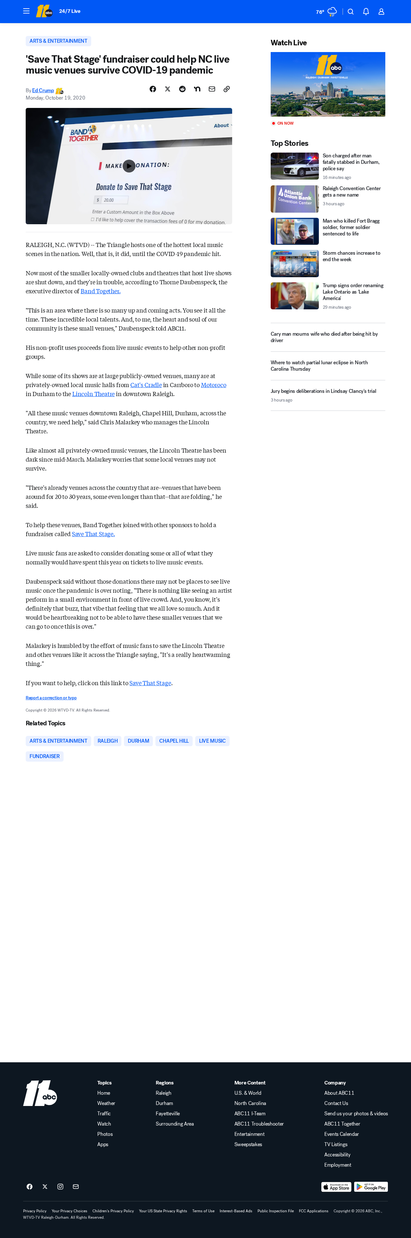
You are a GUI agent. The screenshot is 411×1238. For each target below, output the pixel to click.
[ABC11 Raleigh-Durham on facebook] (29, 1187)
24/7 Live (70, 11)
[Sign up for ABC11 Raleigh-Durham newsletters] (75, 1187)
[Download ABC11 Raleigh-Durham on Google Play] (371, 1187)
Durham (164, 1103)
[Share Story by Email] (211, 89)
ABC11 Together (342, 1124)
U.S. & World (247, 1093)
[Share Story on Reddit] (182, 89)
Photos (104, 1134)
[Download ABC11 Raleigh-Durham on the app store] (336, 1187)
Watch (104, 1124)
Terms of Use (203, 1211)
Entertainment (249, 1134)
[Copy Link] (226, 89)
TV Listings (335, 1144)
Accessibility (337, 1154)
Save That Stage (150, 682)
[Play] (328, 84)
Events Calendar (341, 1134)
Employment (337, 1165)
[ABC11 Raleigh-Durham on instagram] (60, 1187)
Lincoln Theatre (93, 393)
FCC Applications (313, 1211)
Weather (106, 1103)
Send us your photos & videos (356, 1113)
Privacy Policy (35, 1211)
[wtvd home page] (40, 1093)
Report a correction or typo (51, 698)
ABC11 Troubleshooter (259, 1124)
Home (103, 1093)
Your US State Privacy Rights (163, 1211)
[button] (26, 10)
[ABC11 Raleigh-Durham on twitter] (45, 1187)
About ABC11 (339, 1093)
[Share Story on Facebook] (152, 89)
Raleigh (163, 1093)
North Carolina (250, 1103)
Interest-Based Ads (236, 1211)
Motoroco (213, 384)
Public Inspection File (276, 1211)
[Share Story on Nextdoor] (197, 89)
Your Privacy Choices (69, 1211)
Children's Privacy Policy (113, 1211)
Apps (102, 1144)
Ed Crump (43, 90)
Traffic (104, 1113)
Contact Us (336, 1103)
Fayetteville (168, 1113)
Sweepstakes (248, 1144)
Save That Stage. (93, 533)
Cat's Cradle (146, 384)
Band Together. (100, 291)
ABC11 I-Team (250, 1113)
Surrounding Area (175, 1124)
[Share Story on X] (167, 89)
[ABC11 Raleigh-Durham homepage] (44, 11)
